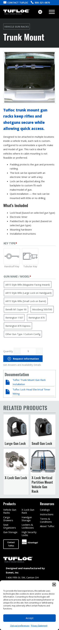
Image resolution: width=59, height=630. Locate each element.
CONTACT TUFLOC (17, 2)
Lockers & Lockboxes (28, 526)
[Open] (52, 12)
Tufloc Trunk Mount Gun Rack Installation (29, 382)
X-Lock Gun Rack (28, 511)
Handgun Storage (27, 519)
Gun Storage (10, 532)
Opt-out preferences (19, 625)
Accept (29, 618)
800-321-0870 (42, 2)
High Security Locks (29, 534)
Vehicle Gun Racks (16, 26)
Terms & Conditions (46, 520)
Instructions (46, 514)
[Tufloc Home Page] (16, 12)
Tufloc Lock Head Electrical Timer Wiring (31, 391)
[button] (54, 584)
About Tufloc (47, 526)
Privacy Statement (39, 625)
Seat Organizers (9, 526)
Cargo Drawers (8, 519)
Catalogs (45, 509)
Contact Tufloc (11, 544)
